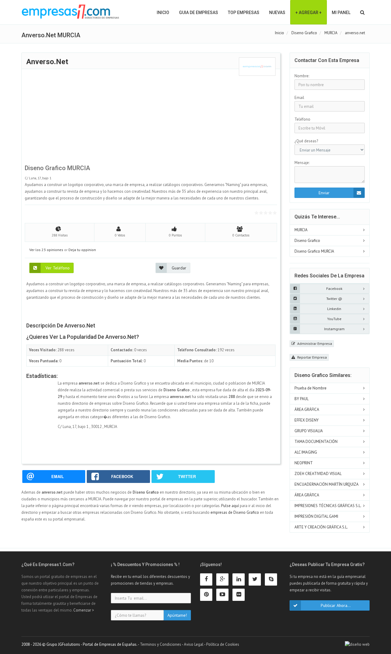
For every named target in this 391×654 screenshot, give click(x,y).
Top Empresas (243, 12)
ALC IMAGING (305, 452)
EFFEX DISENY (306, 420)
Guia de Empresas (198, 12)
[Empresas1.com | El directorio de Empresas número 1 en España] (70, 11)
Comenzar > (83, 610)
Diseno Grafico (307, 240)
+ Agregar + (308, 12)
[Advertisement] (150, 118)
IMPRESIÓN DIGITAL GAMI (316, 516)
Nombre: (301, 76)
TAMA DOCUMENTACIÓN (316, 441)
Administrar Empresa (314, 343)
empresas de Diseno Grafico (234, 512)
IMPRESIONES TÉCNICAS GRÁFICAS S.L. (327, 505)
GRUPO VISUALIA (308, 430)
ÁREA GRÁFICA (306, 409)
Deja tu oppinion (82, 249)
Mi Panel (341, 12)
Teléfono (302, 119)
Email (299, 97)
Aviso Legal (193, 644)
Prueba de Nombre (310, 388)
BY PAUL (301, 398)
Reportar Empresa (311, 357)
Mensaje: (301, 162)
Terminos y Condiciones (160, 644)
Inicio (163, 12)
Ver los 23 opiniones (46, 249)
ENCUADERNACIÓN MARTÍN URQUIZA (326, 484)
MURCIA (301, 229)
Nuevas (277, 12)
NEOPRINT (303, 463)
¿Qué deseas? (306, 141)
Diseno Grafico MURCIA (314, 251)
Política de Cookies (222, 644)
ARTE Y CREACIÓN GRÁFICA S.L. (321, 527)
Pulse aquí (230, 505)
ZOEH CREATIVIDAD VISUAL (318, 473)
